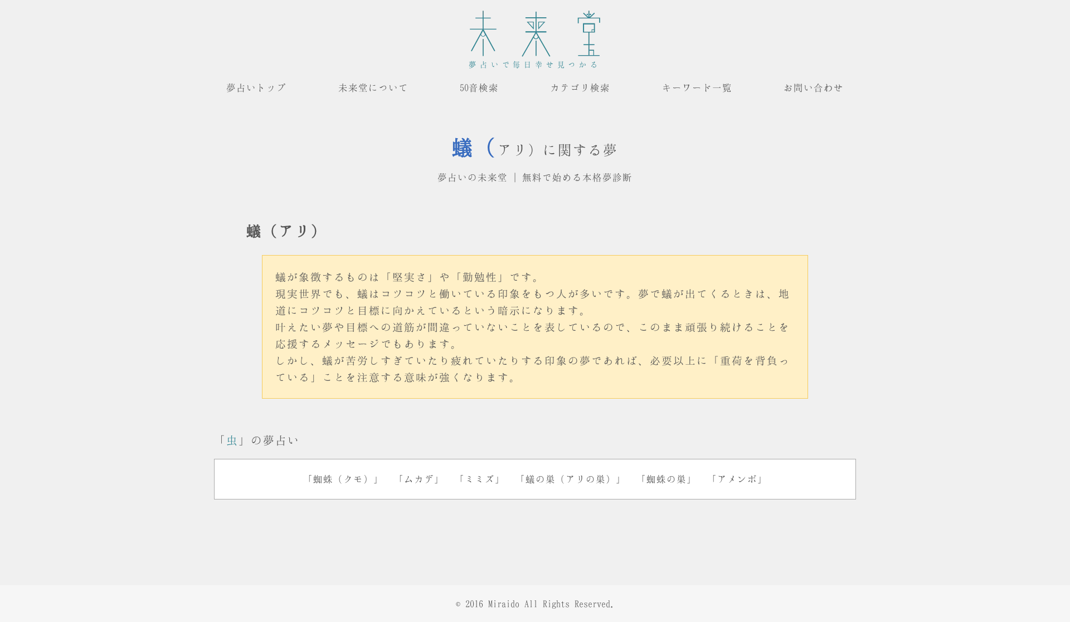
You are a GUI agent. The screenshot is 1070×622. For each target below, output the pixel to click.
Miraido (503, 604)
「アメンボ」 (737, 479)
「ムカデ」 (419, 479)
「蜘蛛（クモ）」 (343, 479)
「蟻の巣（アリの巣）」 (570, 479)
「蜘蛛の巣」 (666, 479)
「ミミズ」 (480, 479)
